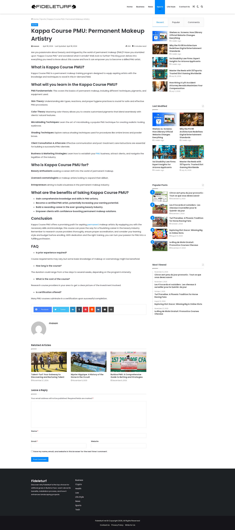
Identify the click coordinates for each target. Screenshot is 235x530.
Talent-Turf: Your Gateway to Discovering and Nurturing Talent (47, 375)
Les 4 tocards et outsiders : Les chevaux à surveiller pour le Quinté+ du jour (184, 208)
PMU (98, 153)
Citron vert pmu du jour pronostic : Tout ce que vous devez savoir (186, 194)
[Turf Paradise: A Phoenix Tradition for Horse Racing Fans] (159, 222)
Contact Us (184, 6)
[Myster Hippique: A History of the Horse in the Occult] (88, 362)
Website (94, 441)
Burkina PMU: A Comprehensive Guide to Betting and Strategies (127, 375)
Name (34, 431)
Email (34, 441)
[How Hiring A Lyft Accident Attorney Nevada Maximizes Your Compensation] (159, 86)
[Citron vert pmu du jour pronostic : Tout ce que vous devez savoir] (159, 197)
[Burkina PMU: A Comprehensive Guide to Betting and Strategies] (128, 362)
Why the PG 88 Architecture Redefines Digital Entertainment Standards (185, 48)
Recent (160, 22)
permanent (93, 224)
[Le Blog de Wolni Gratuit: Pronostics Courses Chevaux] (159, 246)
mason (36, 46)
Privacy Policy (117, 525)
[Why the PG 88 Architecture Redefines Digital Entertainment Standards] (159, 49)
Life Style (171, 6)
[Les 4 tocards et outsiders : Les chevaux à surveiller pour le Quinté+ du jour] (159, 209)
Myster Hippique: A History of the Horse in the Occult (87, 375)
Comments (194, 22)
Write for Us (130, 525)
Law (77, 493)
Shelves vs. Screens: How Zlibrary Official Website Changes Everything (185, 35)
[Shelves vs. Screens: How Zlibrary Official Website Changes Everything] (159, 36)
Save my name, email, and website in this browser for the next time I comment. (70, 451)
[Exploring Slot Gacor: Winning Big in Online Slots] (159, 234)
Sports (160, 6)
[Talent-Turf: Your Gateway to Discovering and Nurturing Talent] (49, 362)
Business (140, 6)
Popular (176, 22)
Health (78, 488)
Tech (77, 509)
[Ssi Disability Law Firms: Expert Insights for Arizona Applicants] (159, 62)
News (150, 6)
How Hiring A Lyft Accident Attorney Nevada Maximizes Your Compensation (185, 85)
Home (129, 6)
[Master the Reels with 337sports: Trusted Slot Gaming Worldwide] (159, 74)
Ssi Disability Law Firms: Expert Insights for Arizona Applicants (184, 60)
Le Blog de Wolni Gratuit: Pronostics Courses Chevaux (183, 243)
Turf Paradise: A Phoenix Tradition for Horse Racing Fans (186, 219)
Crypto (78, 484)
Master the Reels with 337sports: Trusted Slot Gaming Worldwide (185, 72)
